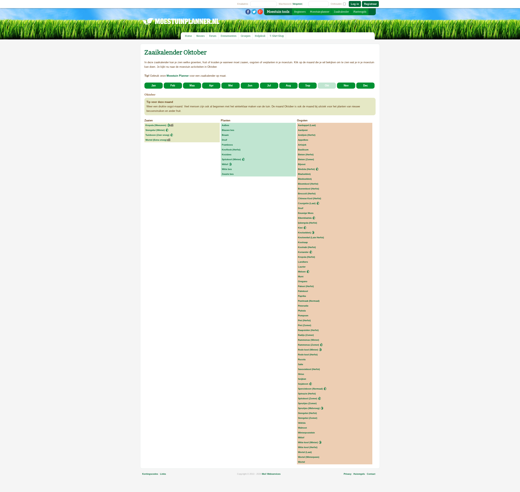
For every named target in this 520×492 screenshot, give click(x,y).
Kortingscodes (150, 474)
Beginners (300, 11)
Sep (307, 85)
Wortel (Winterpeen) (308, 457)
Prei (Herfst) (304, 320)
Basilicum (303, 149)
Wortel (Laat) (305, 452)
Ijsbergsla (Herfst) (307, 223)
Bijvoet (302, 164)
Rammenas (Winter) (308, 340)
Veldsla (302, 423)
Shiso (301, 374)
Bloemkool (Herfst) (308, 184)
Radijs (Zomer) (306, 335)
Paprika (302, 296)
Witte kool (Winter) (308, 442)
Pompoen (303, 315)
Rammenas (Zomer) (308, 345)
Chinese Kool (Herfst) (309, 198)
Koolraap (303, 242)
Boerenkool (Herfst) (308, 188)
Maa (192, 85)
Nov (346, 85)
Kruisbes (226, 154)
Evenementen (228, 36)
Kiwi (300, 227)
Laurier (302, 267)
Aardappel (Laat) (307, 125)
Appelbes (303, 140)
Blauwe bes (228, 130)
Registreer (370, 3)
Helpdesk (260, 36)
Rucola (302, 359)
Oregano (302, 281)
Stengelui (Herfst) (307, 413)
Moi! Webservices (271, 474)
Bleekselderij (305, 179)
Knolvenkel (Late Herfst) (311, 237)
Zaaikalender (341, 11)
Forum (212, 36)
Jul (269, 85)
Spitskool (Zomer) (307, 398)
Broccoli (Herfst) (307, 193)
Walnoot (302, 428)
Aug (288, 85)
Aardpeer (303, 130)
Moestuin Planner (178, 75)
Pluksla (302, 310)
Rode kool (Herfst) (308, 354)
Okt (327, 85)
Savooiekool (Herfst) (309, 369)
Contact (371, 474)
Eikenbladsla (305, 218)
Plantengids (359, 11)
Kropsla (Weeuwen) (155, 125)
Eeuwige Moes (305, 213)
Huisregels (359, 474)
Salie (300, 364)
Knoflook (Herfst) (231, 149)
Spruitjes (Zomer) (307, 403)
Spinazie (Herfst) (307, 393)
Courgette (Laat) (307, 203)
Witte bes (227, 169)
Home (188, 36)
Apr (211, 85)
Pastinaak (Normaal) (309, 301)
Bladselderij (304, 174)
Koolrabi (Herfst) (307, 247)
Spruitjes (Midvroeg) (309, 408)
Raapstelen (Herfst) (308, 330)
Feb (172, 85)
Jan (153, 85)
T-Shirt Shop (277, 36)
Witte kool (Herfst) (307, 447)
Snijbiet (302, 379)
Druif (224, 140)
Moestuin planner (319, 11)
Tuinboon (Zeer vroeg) (157, 135)
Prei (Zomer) (304, 325)
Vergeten (297, 4)
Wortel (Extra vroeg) (156, 140)
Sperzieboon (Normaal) (310, 389)
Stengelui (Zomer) (307, 418)
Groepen (245, 36)
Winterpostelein (306, 432)
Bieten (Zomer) (306, 159)
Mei (230, 85)
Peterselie (303, 306)
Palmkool (303, 291)
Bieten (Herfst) (306, 154)
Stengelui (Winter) (155, 130)
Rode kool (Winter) (308, 349)
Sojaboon (303, 384)
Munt (300, 276)
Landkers (303, 262)
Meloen (302, 271)
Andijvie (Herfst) (306, 135)
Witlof (225, 164)
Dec (365, 85)
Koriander (303, 252)
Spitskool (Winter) (231, 159)
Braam (225, 135)
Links (163, 474)
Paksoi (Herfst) (306, 286)
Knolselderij (304, 232)
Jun (250, 85)
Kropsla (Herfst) (306, 257)
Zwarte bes (228, 174)
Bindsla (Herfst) (306, 169)
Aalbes (225, 125)
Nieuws (200, 36)
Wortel (301, 462)
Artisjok (302, 145)
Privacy (347, 474)
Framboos (227, 145)
